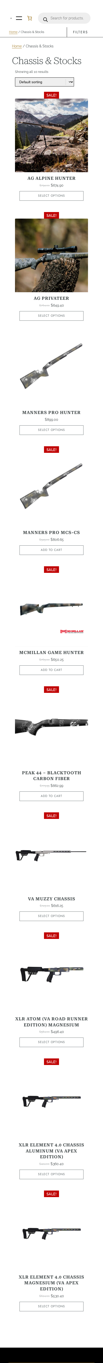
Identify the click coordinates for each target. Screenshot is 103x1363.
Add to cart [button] (51, 550)
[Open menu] (19, 18)
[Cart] (29, 18)
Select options (51, 195)
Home (13, 32)
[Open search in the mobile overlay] (64, 18)
